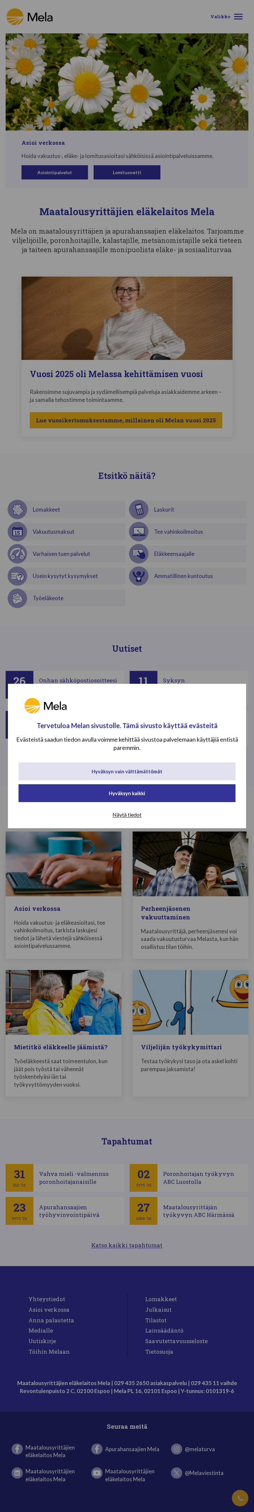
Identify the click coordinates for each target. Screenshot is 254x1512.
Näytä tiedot (127, 814)
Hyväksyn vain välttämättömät (127, 771)
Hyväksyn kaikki (127, 793)
